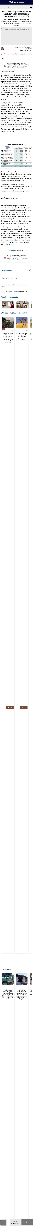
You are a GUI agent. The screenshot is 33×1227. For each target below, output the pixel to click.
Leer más (9, 707)
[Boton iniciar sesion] (31, 7)
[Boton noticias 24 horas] (7, 7)
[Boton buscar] (2, 6)
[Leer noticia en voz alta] (2, 54)
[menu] (2, 2)
